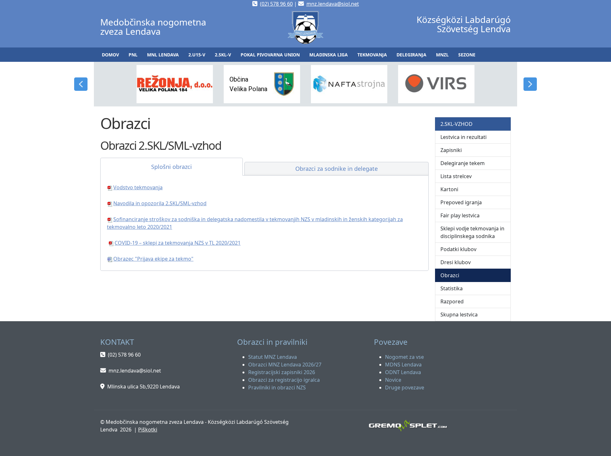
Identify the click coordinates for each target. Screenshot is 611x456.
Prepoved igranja (461, 202)
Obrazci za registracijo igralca (284, 379)
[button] (133, 54)
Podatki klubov (458, 249)
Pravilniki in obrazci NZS (277, 387)
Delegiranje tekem (462, 163)
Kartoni (449, 189)
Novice (393, 379)
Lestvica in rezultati (463, 137)
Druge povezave (404, 387)
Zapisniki (451, 150)
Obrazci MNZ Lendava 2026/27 (284, 364)
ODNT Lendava (403, 372)
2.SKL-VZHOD (456, 123)
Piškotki (147, 429)
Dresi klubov (455, 262)
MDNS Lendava (403, 364)
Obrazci (449, 275)
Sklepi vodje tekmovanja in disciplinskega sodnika (472, 232)
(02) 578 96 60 (276, 3)
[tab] (171, 167)
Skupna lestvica (459, 314)
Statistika (451, 288)
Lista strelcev (456, 176)
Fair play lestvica (460, 215)
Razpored (452, 301)
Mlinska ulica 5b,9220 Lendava (143, 386)
